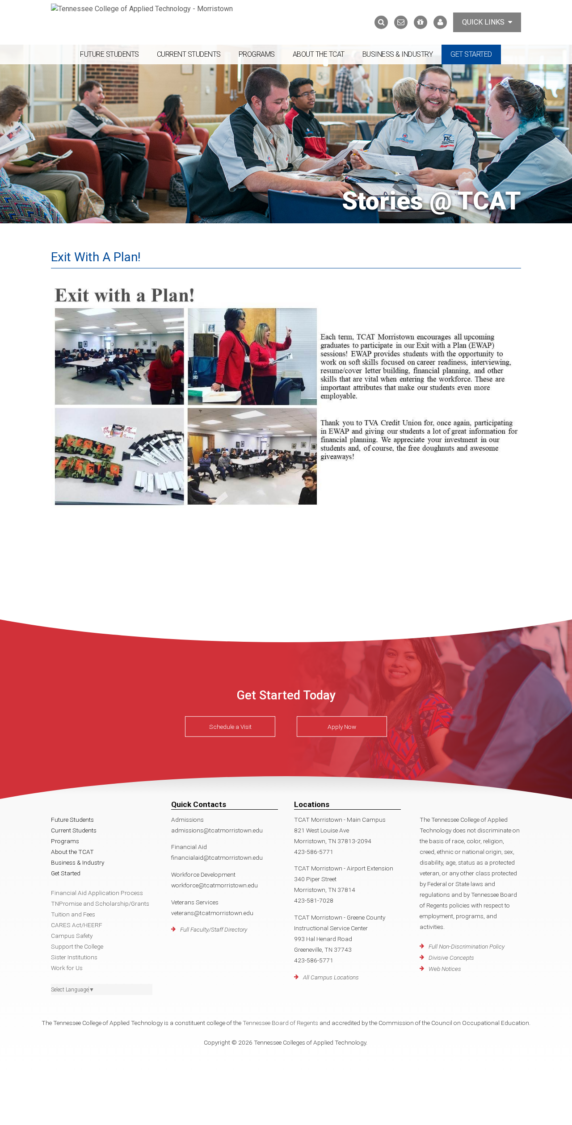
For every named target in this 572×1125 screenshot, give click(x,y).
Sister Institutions (74, 957)
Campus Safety (72, 935)
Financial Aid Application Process (97, 892)
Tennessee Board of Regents (280, 1022)
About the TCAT (319, 54)
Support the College (77, 946)
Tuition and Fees (73, 914)
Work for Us (67, 967)
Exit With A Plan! (96, 257)
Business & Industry (397, 54)
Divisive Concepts (451, 957)
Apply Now (342, 726)
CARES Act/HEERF (76, 924)
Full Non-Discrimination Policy (467, 946)
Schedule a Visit (230, 726)
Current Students (189, 54)
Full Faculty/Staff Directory (213, 929)
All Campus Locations (331, 977)
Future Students (109, 54)
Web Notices (445, 968)
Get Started (471, 54)
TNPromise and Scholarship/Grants (100, 903)
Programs (257, 54)
